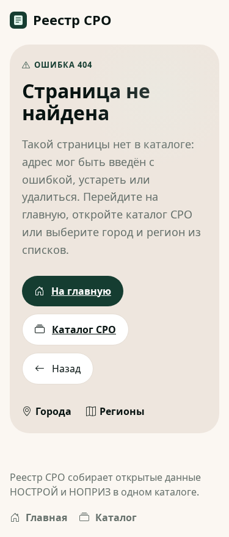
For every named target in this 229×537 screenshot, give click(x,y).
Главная (46, 517)
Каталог (116, 517)
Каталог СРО (84, 329)
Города (53, 411)
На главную (81, 291)
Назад (66, 368)
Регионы (122, 411)
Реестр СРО (72, 19)
